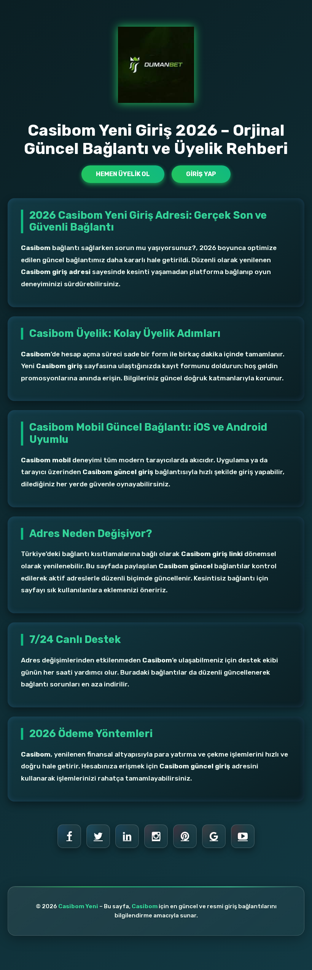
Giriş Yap (201, 174)
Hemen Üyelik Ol (123, 174)
